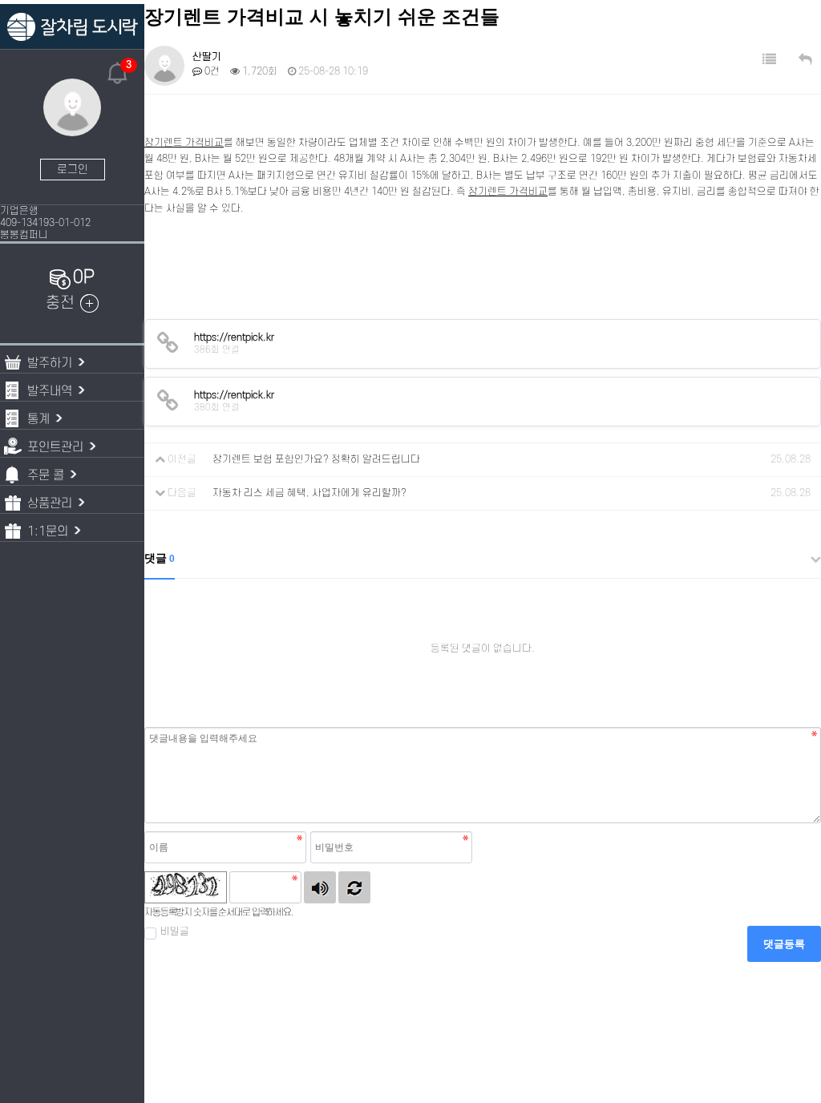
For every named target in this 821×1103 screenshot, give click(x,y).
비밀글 (174, 931)
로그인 (72, 170)
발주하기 (49, 363)
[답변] (805, 60)
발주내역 (49, 391)
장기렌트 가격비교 (184, 142)
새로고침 (354, 887)
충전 (60, 303)
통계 (38, 419)
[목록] (769, 60)
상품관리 (49, 503)
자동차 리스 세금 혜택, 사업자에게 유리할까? (309, 493)
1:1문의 (47, 531)
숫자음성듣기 (320, 887)
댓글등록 (784, 944)
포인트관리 (55, 447)
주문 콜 (45, 475)
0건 (211, 71)
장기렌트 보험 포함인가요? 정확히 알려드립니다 (316, 459)
